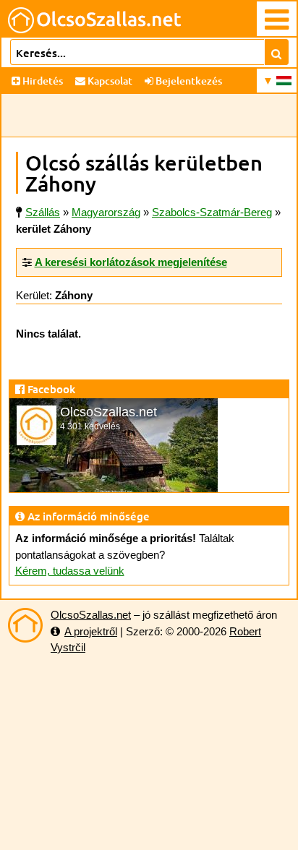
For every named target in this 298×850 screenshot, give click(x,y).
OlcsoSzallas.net (91, 615)
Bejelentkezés (187, 80)
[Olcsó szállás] (25, 625)
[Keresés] (277, 52)
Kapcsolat (108, 80)
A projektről (90, 631)
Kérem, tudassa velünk (69, 570)
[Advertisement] (149, 115)
